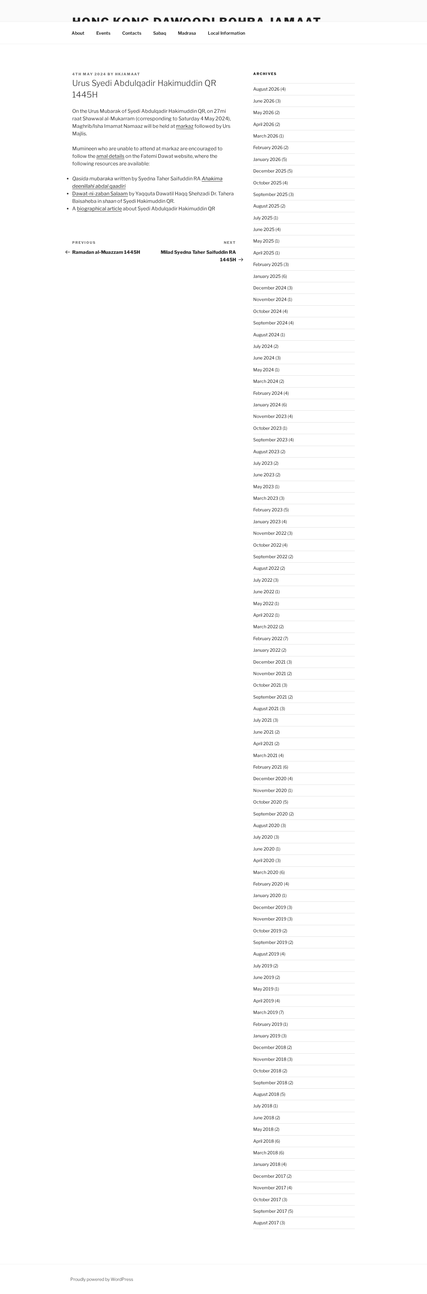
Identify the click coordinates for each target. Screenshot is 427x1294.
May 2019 (263, 988)
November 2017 (269, 1187)
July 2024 (263, 346)
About (78, 33)
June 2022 (263, 591)
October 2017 (267, 1199)
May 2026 (263, 112)
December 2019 (269, 907)
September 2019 (270, 942)
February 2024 (268, 393)
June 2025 (263, 229)
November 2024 (270, 299)
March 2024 (265, 381)
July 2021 (262, 720)
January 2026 (267, 159)
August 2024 (266, 334)
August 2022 (266, 568)
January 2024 (267, 404)
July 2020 (263, 837)
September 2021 (270, 697)
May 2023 (263, 486)
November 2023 (270, 416)
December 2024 (269, 287)
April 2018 (263, 1141)
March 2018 (265, 1152)
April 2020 (263, 860)
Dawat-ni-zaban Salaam (100, 194)
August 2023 (266, 451)
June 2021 (263, 732)
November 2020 (270, 790)
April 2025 (263, 252)
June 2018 (263, 1117)
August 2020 (266, 825)
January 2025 (267, 276)
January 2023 (267, 521)
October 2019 (267, 930)
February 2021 (267, 767)
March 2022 (265, 626)
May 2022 (263, 603)
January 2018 (266, 1164)
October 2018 (267, 1070)
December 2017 (269, 1176)
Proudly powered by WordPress (101, 1279)
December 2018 (269, 1047)
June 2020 (264, 848)
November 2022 (269, 533)
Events (103, 33)
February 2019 (267, 1024)
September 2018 (270, 1082)
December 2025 (269, 170)
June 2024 (263, 357)
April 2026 (263, 124)
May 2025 (263, 240)
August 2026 (266, 89)
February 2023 (268, 509)
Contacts (131, 33)
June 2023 (263, 474)
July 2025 (263, 217)
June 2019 (263, 977)
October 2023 (267, 428)
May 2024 (263, 369)
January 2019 (266, 1035)
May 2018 (263, 1129)
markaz (184, 126)
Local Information (226, 33)
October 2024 (267, 311)
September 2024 (270, 322)
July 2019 (262, 965)
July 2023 (263, 463)
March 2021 (265, 755)
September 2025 (270, 194)
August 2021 (266, 708)
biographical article (99, 209)
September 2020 (270, 813)
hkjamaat (127, 74)
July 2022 (262, 580)
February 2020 (268, 883)
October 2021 (267, 685)
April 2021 (263, 743)
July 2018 (262, 1105)
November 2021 (269, 673)
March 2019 (265, 1012)
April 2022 (263, 615)
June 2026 (263, 100)
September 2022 (270, 556)
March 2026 (265, 135)
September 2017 (270, 1211)
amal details (110, 156)
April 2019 (263, 1000)
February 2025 (268, 264)
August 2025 (266, 205)
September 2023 (270, 439)
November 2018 (269, 1059)
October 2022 (267, 545)
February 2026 (268, 147)
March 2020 (266, 872)
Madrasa (187, 33)
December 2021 (269, 662)
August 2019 (266, 953)
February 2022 (267, 638)
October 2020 (267, 802)
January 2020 (267, 895)
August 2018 (266, 1094)
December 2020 (270, 778)
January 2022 (266, 650)
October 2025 (267, 182)
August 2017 (266, 1222)
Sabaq (159, 33)
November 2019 (269, 918)
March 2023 (265, 498)
